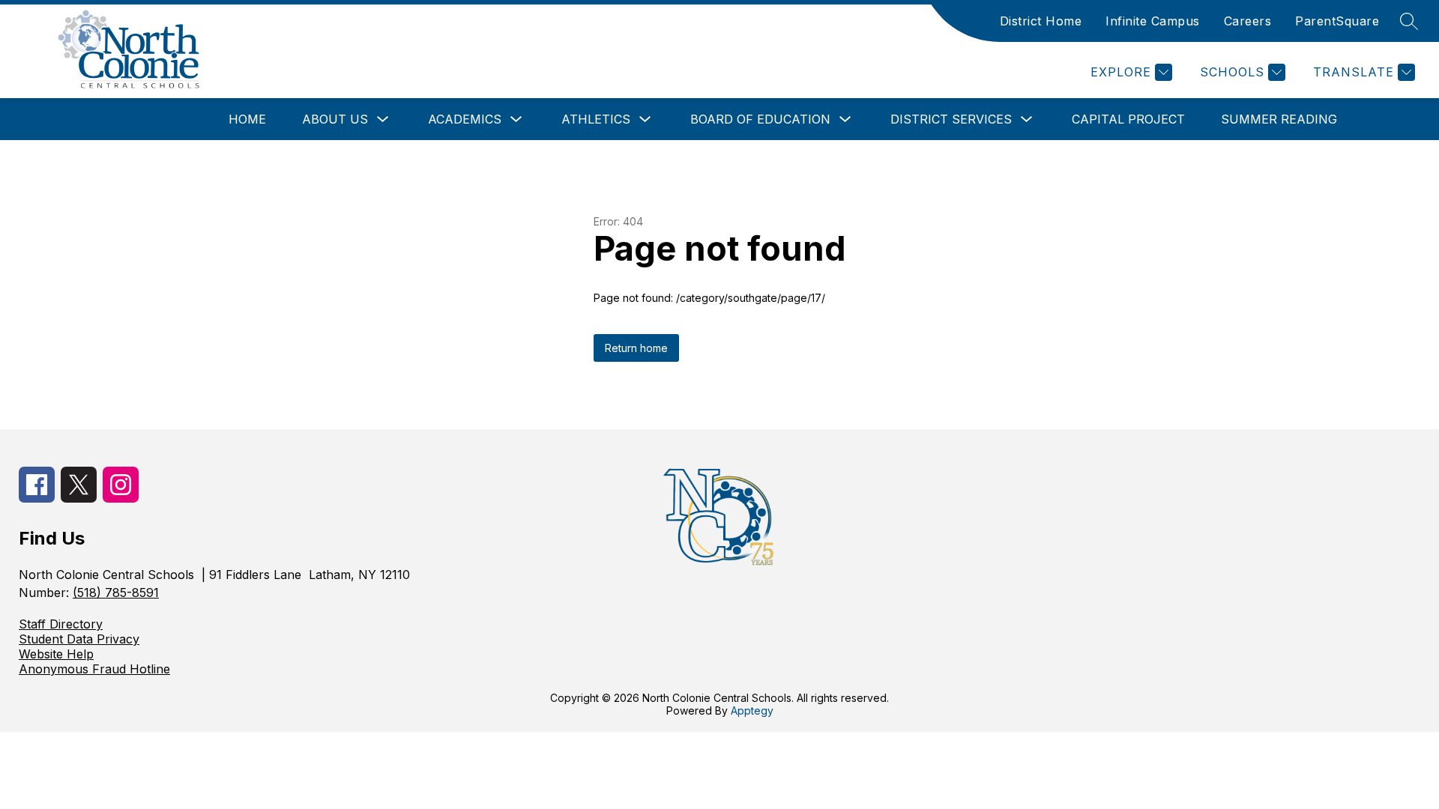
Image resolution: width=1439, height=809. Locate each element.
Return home (636, 348)
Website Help (56, 653)
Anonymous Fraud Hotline (94, 668)
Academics (464, 119)
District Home (1041, 20)
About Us (335, 119)
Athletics (595, 119)
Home (247, 119)
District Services (951, 119)
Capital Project (1128, 119)
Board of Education (760, 119)
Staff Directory (61, 623)
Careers (1248, 20)
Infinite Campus (1152, 20)
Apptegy (752, 710)
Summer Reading (1279, 119)
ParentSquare (1337, 20)
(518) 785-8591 (116, 592)
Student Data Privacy (79, 638)
